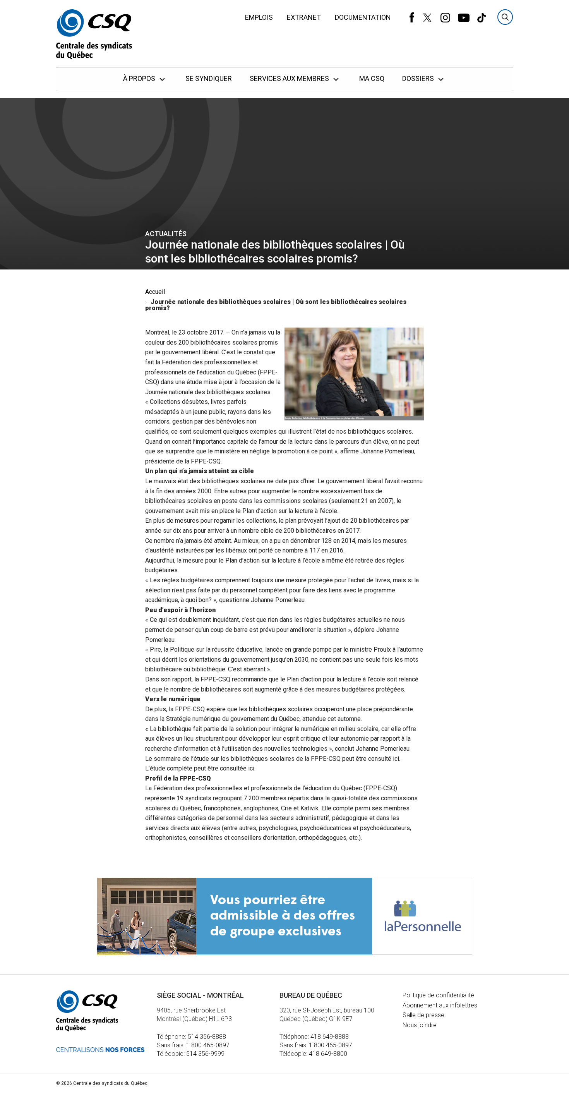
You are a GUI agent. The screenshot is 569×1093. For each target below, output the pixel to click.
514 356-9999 (205, 1053)
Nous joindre (420, 1025)
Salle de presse (423, 1015)
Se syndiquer (208, 78)
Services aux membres (290, 78)
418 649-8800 (328, 1053)
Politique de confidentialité (438, 995)
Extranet (304, 17)
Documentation (363, 17)
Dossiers (418, 78)
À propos (140, 78)
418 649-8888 (329, 1036)
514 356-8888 (207, 1036)
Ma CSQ (371, 78)
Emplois (259, 17)
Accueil (155, 291)
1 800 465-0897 (208, 1045)
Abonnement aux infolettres (440, 1005)
